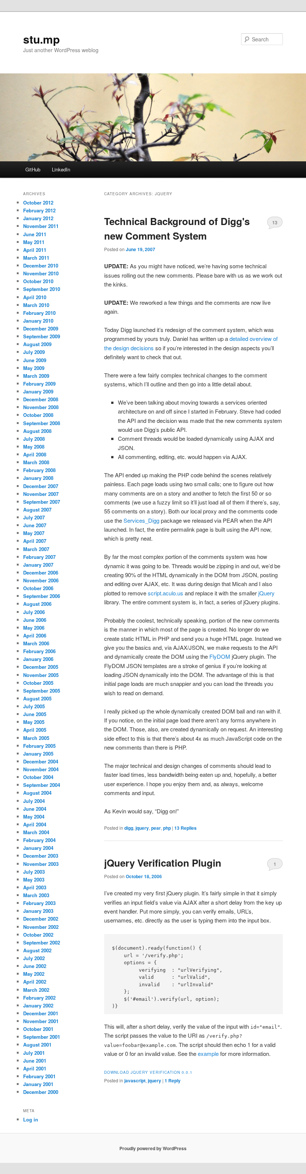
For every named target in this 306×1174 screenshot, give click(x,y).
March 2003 (36, 895)
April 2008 (34, 454)
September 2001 (41, 1036)
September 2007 (41, 501)
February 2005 (39, 745)
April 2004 (34, 824)
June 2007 (34, 525)
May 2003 (33, 879)
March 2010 (36, 304)
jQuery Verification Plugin (162, 863)
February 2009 (39, 383)
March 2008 (36, 462)
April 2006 (34, 635)
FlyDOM (219, 656)
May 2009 (33, 367)
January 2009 (38, 391)
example (208, 1053)
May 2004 (33, 816)
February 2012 (39, 210)
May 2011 (33, 242)
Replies (185, 828)
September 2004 (41, 784)
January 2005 (38, 753)
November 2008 (41, 407)
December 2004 (40, 761)
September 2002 (41, 942)
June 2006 (34, 619)
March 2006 (36, 643)
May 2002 (33, 973)
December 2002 (40, 918)
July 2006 (34, 612)
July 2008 (34, 438)
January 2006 (38, 658)
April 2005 (34, 729)
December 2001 (40, 1013)
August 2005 (37, 698)
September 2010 (41, 288)
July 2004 (34, 800)
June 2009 (34, 360)
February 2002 (39, 997)
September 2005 (41, 690)
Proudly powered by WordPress (153, 1148)
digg (128, 828)
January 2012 (38, 218)
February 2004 (39, 840)
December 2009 (40, 328)
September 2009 (41, 336)
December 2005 (40, 666)
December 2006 (40, 572)
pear (156, 828)
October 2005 (38, 682)
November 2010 (41, 273)
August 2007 (37, 509)
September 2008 (41, 423)
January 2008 (38, 477)
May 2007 (33, 533)
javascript (135, 1080)
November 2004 (41, 769)
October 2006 (38, 588)
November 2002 (41, 926)
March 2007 (36, 549)
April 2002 (34, 981)
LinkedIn (61, 169)
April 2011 (34, 249)
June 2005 (34, 714)
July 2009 (34, 351)
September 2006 (41, 595)
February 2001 (39, 1076)
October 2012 (38, 202)
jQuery (266, 593)
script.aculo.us (165, 593)
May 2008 (33, 446)
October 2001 (38, 1028)
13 (274, 222)
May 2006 (33, 627)
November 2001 (41, 1021)
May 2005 (33, 721)
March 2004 (36, 832)
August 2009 (37, 344)
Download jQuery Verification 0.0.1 (148, 1072)
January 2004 (38, 847)
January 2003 (38, 910)
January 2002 (38, 1005)
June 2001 (34, 1060)
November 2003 (41, 863)
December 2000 (40, 1091)
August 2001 (37, 1044)
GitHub (32, 169)
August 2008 (37, 430)
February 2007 (39, 556)
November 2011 (41, 226)
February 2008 (39, 470)
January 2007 (38, 564)
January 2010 (38, 320)
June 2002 (34, 965)
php (167, 828)
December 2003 (40, 855)
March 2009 (36, 375)
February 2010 (39, 312)
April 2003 (34, 887)
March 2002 (36, 989)
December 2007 (40, 486)
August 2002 (37, 950)
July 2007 (34, 517)
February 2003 (39, 902)
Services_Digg (141, 520)
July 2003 (34, 871)
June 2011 (34, 234)
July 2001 (34, 1052)
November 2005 (41, 674)
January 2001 (38, 1084)
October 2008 (38, 414)
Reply (173, 1080)
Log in (30, 1119)
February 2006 (39, 651)
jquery (142, 828)
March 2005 (36, 737)
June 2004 (34, 808)
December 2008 (40, 399)
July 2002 (34, 958)
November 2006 (41, 580)
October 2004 (38, 777)
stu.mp (41, 39)
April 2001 (34, 1068)
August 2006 (37, 603)
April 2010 (34, 297)
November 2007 (41, 493)
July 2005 (34, 706)
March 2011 (36, 257)
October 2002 (38, 934)
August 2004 (37, 792)
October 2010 (38, 281)
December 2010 (40, 265)
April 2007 (34, 540)
